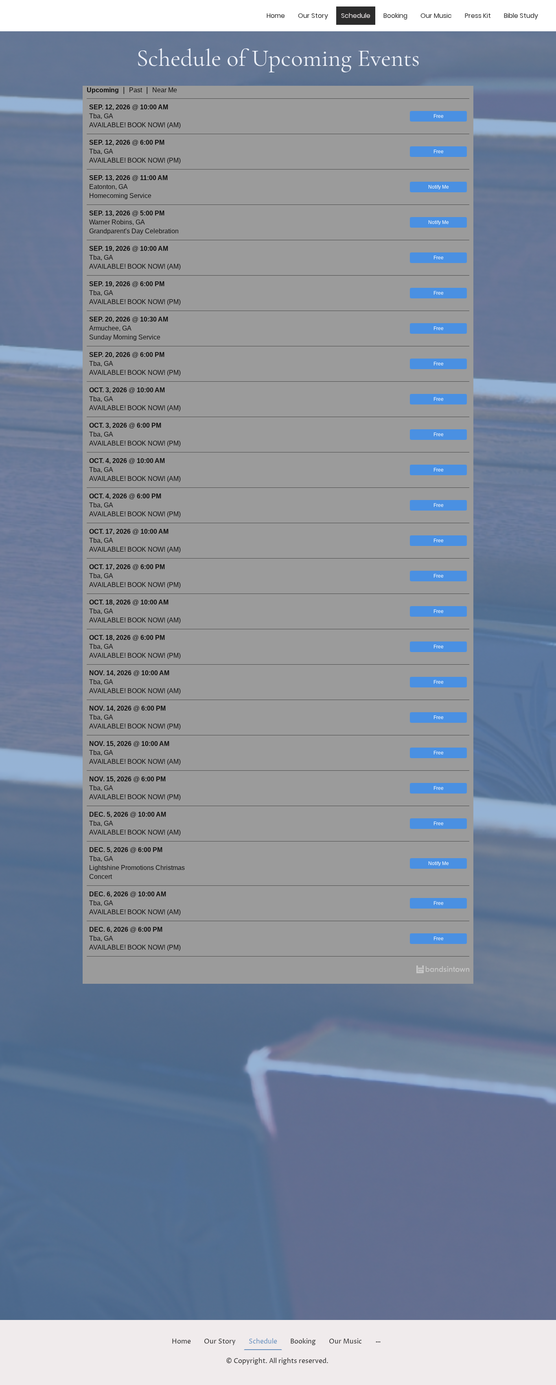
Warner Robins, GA (117, 222)
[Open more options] (378, 1341)
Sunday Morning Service (124, 337)
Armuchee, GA (110, 328)
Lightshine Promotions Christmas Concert (137, 872)
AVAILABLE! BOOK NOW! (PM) (135, 160)
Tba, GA (101, 116)
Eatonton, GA (108, 186)
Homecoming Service (120, 195)
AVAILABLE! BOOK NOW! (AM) (135, 125)
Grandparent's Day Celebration (134, 231)
